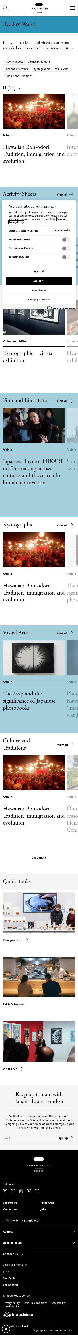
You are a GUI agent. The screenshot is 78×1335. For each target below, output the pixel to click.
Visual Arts (61, 69)
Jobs (43, 1209)
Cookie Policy (11, 1306)
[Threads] (21, 1191)
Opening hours (12, 1242)
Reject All (39, 271)
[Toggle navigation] (72, 8)
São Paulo (9, 1278)
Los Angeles (10, 1284)
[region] (39, 254)
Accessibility (58, 1303)
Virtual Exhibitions (39, 61)
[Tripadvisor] (39, 1314)
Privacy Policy (11, 1303)
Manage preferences (38, 299)
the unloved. (22, 1326)
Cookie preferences (6, 1329)
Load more (39, 857)
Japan (6, 1271)
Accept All (39, 281)
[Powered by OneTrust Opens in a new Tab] (60, 307)
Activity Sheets (14, 61)
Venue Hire (10, 1209)
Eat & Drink (10, 1004)
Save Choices (39, 290)
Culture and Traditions (18, 76)
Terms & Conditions (35, 1303)
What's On (10, 1069)
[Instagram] (5, 1191)
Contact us (10, 1254)
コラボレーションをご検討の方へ (22, 1220)
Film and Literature (17, 69)
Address (8, 1231)
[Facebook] (13, 1191)
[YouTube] (29, 1191)
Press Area (47, 1202)
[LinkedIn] (37, 1191)
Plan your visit (13, 940)
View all (62, 194)
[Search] (5, 8)
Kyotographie (41, 69)
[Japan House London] (39, 8)
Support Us (10, 1202)
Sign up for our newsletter (49, 1330)
